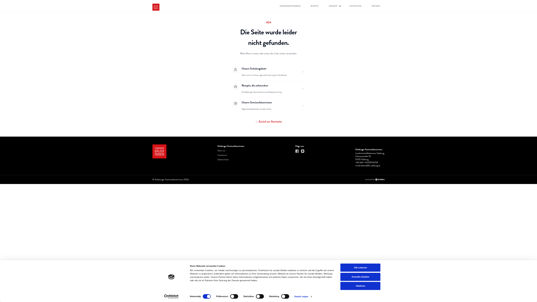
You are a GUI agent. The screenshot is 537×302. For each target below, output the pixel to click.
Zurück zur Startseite (268, 121)
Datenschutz (223, 159)
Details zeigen (301, 296)
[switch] (234, 296)
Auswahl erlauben (360, 277)
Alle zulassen (360, 267)
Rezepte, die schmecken (255, 85)
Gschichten (355, 6)
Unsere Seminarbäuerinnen (257, 102)
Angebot (333, 6)
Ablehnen (360, 286)
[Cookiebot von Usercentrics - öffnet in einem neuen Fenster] (171, 296)
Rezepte (315, 6)
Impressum (222, 155)
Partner (376, 6)
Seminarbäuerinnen (290, 6)
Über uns (221, 150)
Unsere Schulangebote (254, 68)
